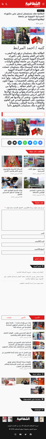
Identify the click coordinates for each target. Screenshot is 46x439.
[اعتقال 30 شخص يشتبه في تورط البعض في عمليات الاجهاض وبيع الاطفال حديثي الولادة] (8, 381)
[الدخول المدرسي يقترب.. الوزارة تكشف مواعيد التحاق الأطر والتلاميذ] (38, 336)
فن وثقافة (40, 10)
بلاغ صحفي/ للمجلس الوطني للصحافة (37, 191)
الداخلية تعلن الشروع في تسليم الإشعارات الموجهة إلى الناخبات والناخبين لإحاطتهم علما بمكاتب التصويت (16, 344)
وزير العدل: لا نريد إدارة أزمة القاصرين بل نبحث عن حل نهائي (16, 353)
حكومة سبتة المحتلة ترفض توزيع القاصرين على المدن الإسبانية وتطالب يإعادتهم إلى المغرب (17, 364)
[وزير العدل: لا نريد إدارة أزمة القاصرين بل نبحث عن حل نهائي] (38, 355)
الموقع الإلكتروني (39, 249)
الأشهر (23, 317)
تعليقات (9, 317)
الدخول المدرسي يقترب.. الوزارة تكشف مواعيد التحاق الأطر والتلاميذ (17, 334)
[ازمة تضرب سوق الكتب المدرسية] (34, 161)
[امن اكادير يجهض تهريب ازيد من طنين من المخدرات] (37, 390)
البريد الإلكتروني (39, 241)
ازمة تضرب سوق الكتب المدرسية (36, 170)
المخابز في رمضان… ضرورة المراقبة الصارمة (30, 272)
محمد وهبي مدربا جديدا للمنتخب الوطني (31, 283)
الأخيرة (37, 317)
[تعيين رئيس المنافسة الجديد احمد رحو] (23, 381)
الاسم (42, 233)
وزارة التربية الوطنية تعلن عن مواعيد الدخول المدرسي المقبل (12, 192)
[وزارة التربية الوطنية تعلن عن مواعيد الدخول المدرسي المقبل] (12, 182)
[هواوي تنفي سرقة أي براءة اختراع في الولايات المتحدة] (37, 381)
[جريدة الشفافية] (33, 3)
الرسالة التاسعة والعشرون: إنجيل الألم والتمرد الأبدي (12, 170)
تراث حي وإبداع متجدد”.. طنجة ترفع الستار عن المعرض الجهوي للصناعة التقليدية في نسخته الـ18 (18, 325)
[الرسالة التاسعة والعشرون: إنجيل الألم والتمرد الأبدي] (12, 161)
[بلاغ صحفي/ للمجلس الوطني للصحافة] (34, 182)
